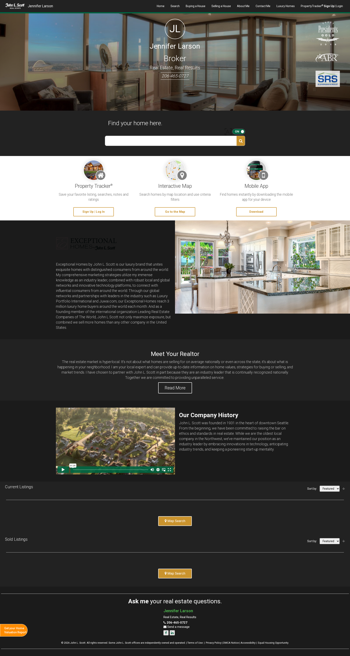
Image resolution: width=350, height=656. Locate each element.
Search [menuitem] (175, 6)
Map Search (176, 521)
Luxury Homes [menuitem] (285, 6)
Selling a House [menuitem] (221, 6)
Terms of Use (195, 642)
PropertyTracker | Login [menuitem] (322, 6)
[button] (241, 141)
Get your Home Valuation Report (15, 630)
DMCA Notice (231, 642)
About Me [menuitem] (243, 6)
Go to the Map (175, 212)
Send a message (178, 627)
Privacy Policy (213, 642)
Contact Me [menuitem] (263, 6)
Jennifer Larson (40, 6)
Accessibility (248, 642)
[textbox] (171, 141)
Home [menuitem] (160, 6)
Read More (175, 387)
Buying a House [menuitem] (195, 6)
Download (256, 212)
